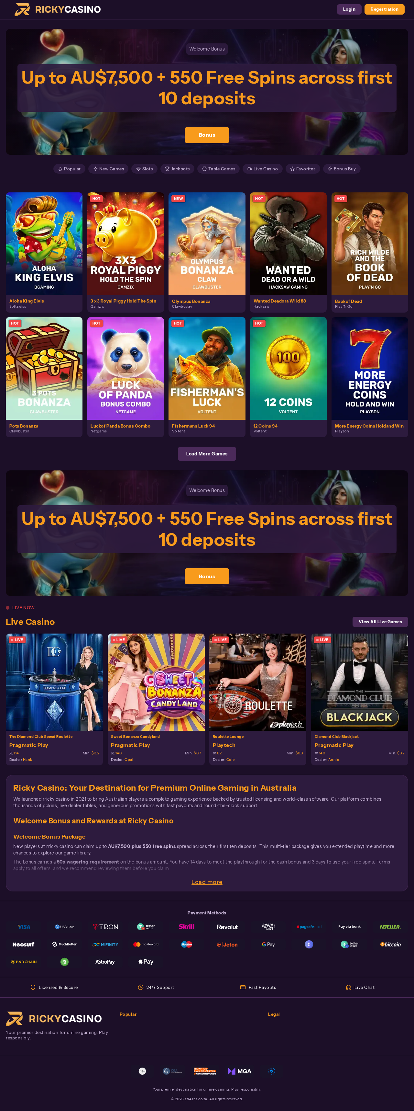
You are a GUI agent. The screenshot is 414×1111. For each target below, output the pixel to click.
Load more (207, 882)
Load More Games (207, 454)
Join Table (57, 682)
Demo (47, 249)
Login (349, 9)
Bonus (207, 135)
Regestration (384, 9)
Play (47, 237)
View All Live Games (380, 621)
